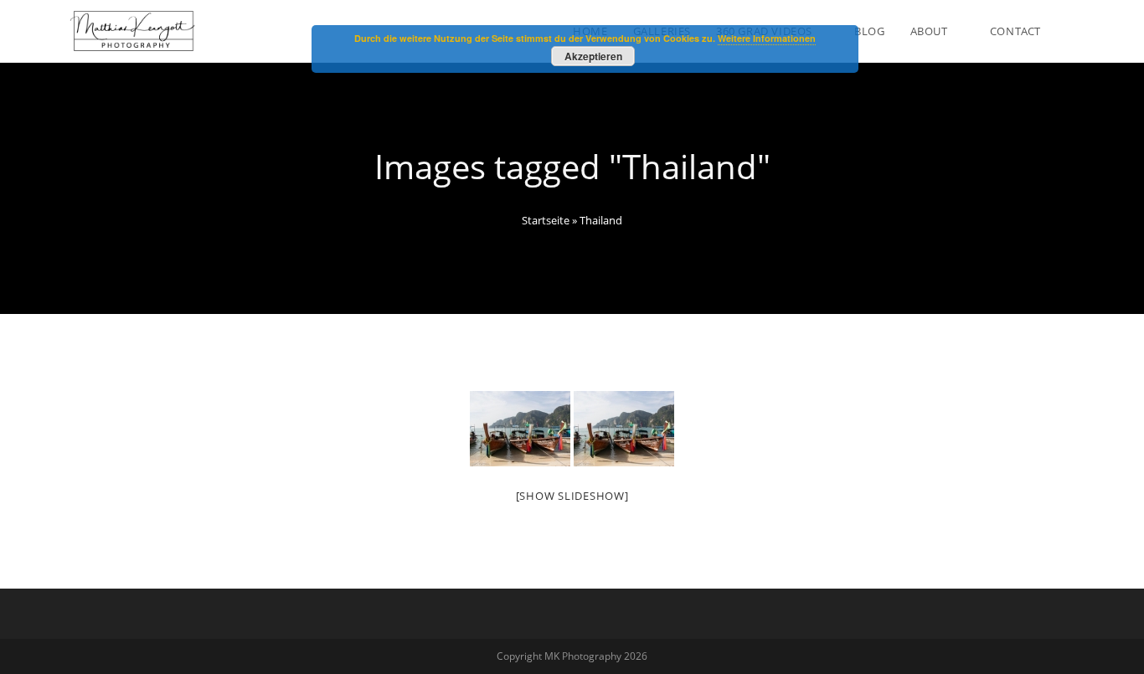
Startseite (545, 220)
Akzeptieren (593, 56)
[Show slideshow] (572, 495)
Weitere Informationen (767, 38)
